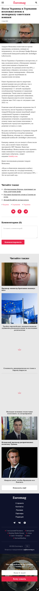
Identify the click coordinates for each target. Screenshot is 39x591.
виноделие (29, 531)
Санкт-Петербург (16, 536)
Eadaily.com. (13, 156)
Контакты (20, 507)
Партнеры (20, 513)
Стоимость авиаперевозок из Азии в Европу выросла (19, 369)
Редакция (20, 517)
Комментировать (13, 242)
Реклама (19, 510)
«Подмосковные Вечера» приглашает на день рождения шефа (20, 190)
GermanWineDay (19, 538)
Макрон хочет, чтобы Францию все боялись (19, 481)
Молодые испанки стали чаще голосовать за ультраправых (19, 413)
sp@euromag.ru (28, 550)
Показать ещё (19, 488)
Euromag (19, 2)
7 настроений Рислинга (14, 531)
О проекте (19, 503)
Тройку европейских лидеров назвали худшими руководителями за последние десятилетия (19, 328)
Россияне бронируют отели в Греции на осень (20, 195)
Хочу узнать (19, 578)
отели (29, 533)
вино (27, 536)
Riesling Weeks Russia (15, 533)
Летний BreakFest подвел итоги (16, 200)
